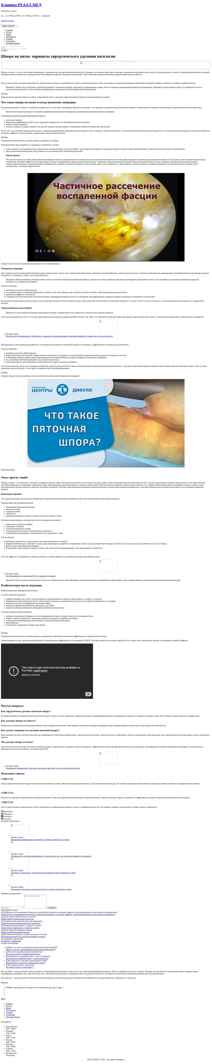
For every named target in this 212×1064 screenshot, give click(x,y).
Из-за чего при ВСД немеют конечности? (23, 954)
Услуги (9, 32)
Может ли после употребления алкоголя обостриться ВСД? (30, 950)
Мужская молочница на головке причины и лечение (23, 937)
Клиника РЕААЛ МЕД (21, 5)
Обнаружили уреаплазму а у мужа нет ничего (20, 928)
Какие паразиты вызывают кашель (15, 932)
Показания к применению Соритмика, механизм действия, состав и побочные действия (43, 768)
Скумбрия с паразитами (11, 941)
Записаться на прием (7, 20)
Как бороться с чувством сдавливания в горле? (25, 963)
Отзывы (9, 39)
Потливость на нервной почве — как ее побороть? (27, 958)
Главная (9, 30)
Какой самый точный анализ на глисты (17, 919)
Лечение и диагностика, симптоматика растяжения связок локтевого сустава (43, 873)
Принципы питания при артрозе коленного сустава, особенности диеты (41, 889)
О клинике (10, 41)
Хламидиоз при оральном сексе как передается (20, 923)
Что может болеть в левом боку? (19, 967)
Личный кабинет (13, 43)
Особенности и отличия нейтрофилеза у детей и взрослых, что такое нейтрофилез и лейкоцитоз (51, 856)
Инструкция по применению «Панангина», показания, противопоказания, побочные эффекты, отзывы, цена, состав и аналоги (59, 336)
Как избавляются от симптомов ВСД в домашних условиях (31, 576)
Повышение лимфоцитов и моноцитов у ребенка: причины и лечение (40, 840)
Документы (11, 37)
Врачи (8, 35)
